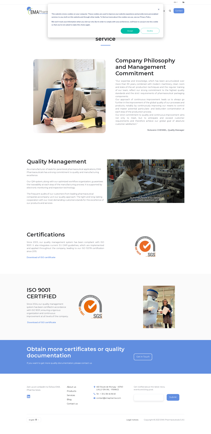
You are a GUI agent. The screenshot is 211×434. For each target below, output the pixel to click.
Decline (150, 31)
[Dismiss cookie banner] (159, 9)
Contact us (72, 404)
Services (71, 395)
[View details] (183, 2)
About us (71, 387)
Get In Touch (143, 357)
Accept (130, 31)
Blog (69, 399)
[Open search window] (170, 10)
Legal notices (132, 420)
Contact (179, 11)
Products (71, 391)
